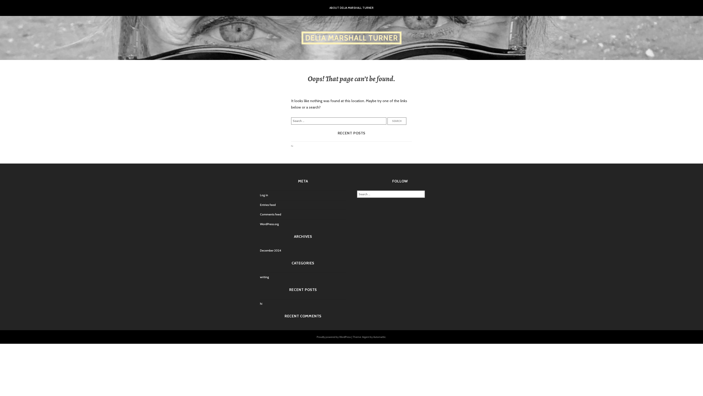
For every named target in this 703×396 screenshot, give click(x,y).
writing (264, 277)
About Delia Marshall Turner (351, 8)
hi (292, 146)
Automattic (379, 337)
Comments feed (270, 214)
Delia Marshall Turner (351, 37)
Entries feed (268, 205)
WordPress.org (269, 224)
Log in (264, 195)
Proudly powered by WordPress (334, 337)
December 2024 (270, 250)
